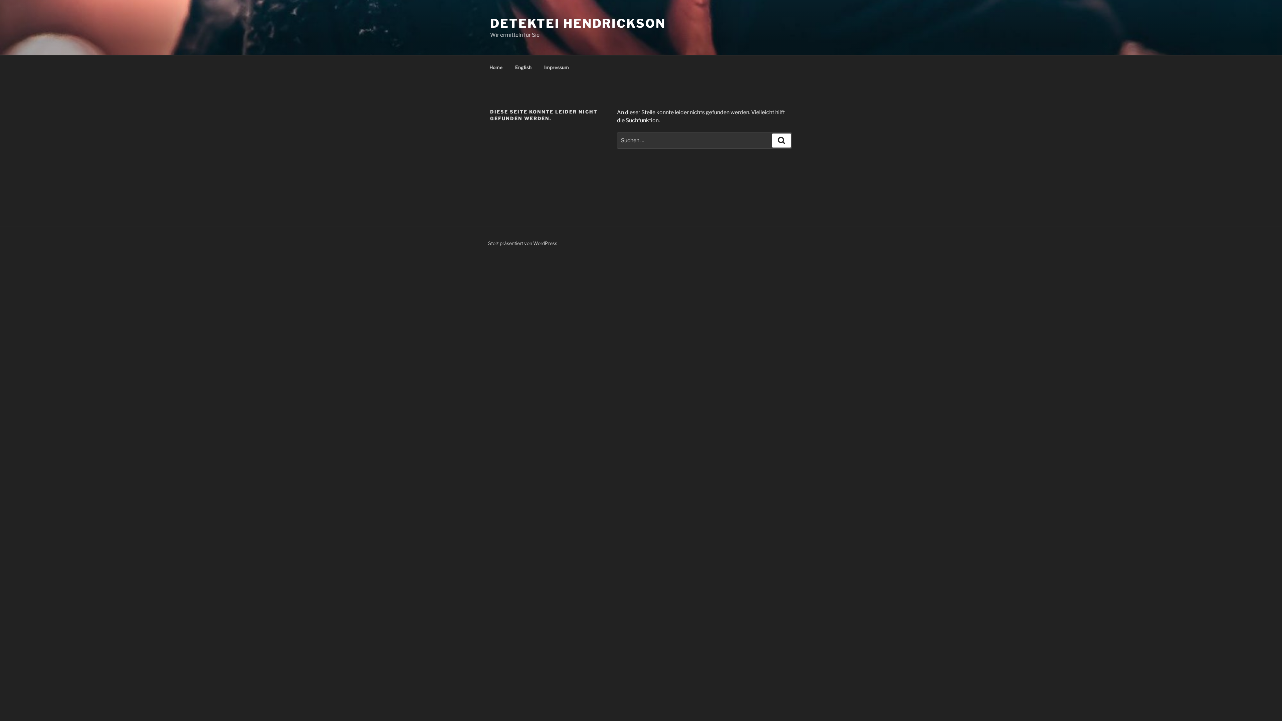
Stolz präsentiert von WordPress (522, 243)
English (523, 67)
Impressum (556, 67)
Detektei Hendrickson (578, 23)
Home (495, 67)
